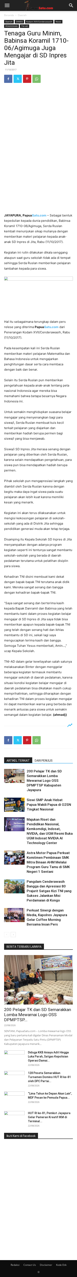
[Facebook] (8, 79)
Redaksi (15, 1265)
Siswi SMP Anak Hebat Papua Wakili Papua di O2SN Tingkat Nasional (49, 804)
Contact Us (29, 1265)
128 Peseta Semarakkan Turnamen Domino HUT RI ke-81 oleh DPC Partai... (49, 1077)
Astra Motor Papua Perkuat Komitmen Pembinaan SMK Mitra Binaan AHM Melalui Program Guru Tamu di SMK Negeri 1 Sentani (48, 862)
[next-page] (13, 934)
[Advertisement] (38, 170)
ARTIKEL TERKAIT (18, 760)
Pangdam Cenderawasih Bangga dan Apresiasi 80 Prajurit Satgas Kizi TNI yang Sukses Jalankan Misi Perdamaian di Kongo (49, 891)
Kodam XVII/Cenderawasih (39, 21)
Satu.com (39, 215)
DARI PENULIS (44, 760)
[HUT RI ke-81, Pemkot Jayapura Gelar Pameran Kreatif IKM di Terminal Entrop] (14, 1118)
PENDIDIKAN (11, 26)
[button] (7, 5)
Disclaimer (46, 1265)
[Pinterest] (27, 79)
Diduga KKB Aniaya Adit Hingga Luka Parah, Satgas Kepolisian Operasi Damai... (48, 1056)
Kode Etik (61, 1265)
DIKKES (19, 21)
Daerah (22, 15)
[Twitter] (18, 79)
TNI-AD (24, 26)
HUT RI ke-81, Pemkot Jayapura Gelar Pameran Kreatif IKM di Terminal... (49, 1117)
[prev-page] (6, 934)
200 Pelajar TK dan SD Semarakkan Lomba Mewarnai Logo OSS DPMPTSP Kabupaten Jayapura (44, 780)
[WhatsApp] (36, 79)
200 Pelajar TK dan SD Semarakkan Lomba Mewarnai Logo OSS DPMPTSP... (37, 1014)
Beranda (9, 15)
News (58, 21)
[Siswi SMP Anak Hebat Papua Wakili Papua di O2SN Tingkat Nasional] (14, 805)
